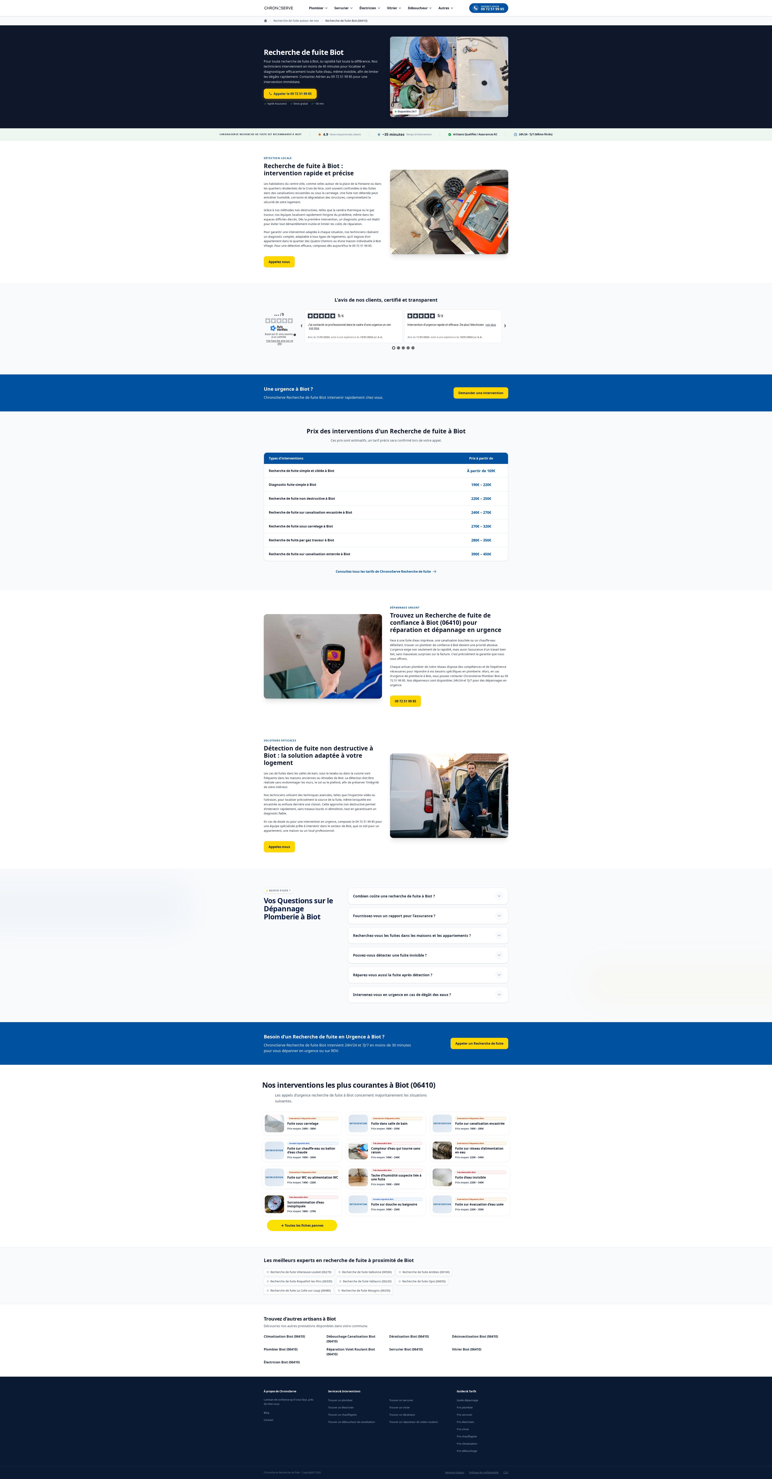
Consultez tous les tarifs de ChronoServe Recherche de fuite (383, 571)
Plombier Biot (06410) (281, 1349)
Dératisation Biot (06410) (409, 1336)
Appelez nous (279, 262)
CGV (505, 1472)
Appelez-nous (279, 847)
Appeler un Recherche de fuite (479, 1043)
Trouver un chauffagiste (342, 1414)
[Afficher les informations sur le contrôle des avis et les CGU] (294, 334)
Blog (266, 1412)
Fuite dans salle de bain (389, 1123)
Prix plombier (465, 1407)
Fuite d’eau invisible (470, 1177)
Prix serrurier (464, 1414)
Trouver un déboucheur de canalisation (351, 1422)
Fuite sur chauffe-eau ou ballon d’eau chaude (311, 1150)
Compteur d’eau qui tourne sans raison (395, 1150)
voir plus (314, 328)
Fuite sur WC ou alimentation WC (312, 1177)
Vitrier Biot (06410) (466, 1349)
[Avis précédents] (301, 326)
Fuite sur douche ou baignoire (394, 1204)
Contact (268, 1420)
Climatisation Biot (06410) (284, 1336)
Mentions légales (454, 1472)
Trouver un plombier (340, 1400)
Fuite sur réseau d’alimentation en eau (479, 1150)
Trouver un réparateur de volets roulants (413, 1422)
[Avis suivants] (505, 326)
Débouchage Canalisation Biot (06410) (350, 1338)
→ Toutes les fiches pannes (302, 1225)
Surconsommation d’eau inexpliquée (305, 1204)
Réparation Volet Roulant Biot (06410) (350, 1351)
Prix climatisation (467, 1443)
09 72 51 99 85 (405, 701)
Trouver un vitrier (399, 1407)
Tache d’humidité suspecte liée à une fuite (396, 1177)
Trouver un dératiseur (402, 1414)
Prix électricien (465, 1422)
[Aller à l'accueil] (279, 8)
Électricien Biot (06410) (282, 1362)
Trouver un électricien (341, 1407)
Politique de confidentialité (484, 1472)
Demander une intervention (480, 393)
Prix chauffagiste (467, 1436)
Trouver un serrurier (401, 1400)
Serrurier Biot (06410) (406, 1349)
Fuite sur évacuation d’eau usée (479, 1204)
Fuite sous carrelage (302, 1123)
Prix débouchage (467, 1451)
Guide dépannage (467, 1400)
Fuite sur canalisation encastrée (480, 1123)
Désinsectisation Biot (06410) (475, 1336)
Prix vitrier (463, 1429)
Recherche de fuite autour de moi (296, 21)
